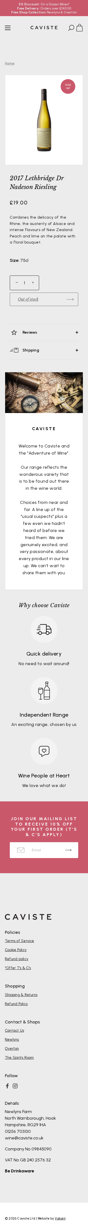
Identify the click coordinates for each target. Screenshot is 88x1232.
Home (9, 63)
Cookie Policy (16, 950)
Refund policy (16, 959)
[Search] (70, 28)
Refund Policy (16, 1004)
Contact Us (14, 1030)
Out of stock (28, 299)
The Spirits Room (19, 1057)
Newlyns (12, 1039)
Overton (12, 1048)
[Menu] (7, 27)
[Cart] (81, 28)
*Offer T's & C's (18, 968)
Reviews (29, 332)
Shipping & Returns (21, 995)
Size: (14, 260)
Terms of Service (19, 941)
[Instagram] (15, 1085)
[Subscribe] (68, 850)
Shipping (30, 350)
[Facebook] (7, 1085)
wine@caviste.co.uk (24, 1138)
